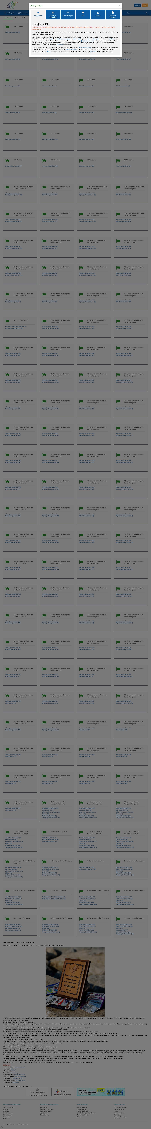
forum (51, 39)
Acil (49, 51)
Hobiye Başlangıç (85, 47)
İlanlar (94, 51)
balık (74, 39)
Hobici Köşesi (72, 49)
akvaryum (96, 39)
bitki (79, 39)
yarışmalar (67, 39)
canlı (89, 39)
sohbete (111, 39)
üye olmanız (60, 45)
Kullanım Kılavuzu (87, 41)
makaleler (59, 39)
